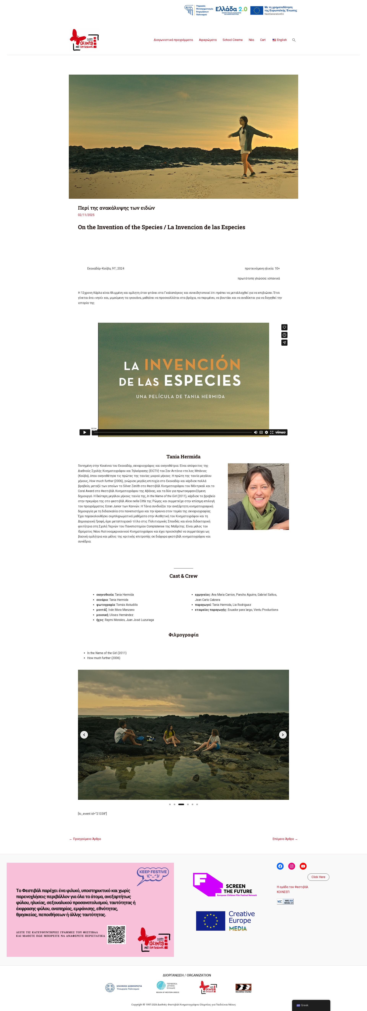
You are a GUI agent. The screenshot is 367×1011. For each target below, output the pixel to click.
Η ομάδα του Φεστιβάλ (292, 887)
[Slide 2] (174, 804)
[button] (294, 40)
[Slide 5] (192, 804)
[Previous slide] (84, 735)
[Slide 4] (188, 804)
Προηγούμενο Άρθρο (85, 839)
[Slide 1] (170, 804)
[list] (183, 735)
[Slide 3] (181, 804)
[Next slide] (283, 735)
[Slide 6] (197, 804)
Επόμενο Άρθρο (285, 839)
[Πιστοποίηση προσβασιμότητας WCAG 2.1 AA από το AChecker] (285, 901)
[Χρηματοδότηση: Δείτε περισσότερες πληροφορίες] (241, 10)
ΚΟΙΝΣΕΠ (283, 892)
